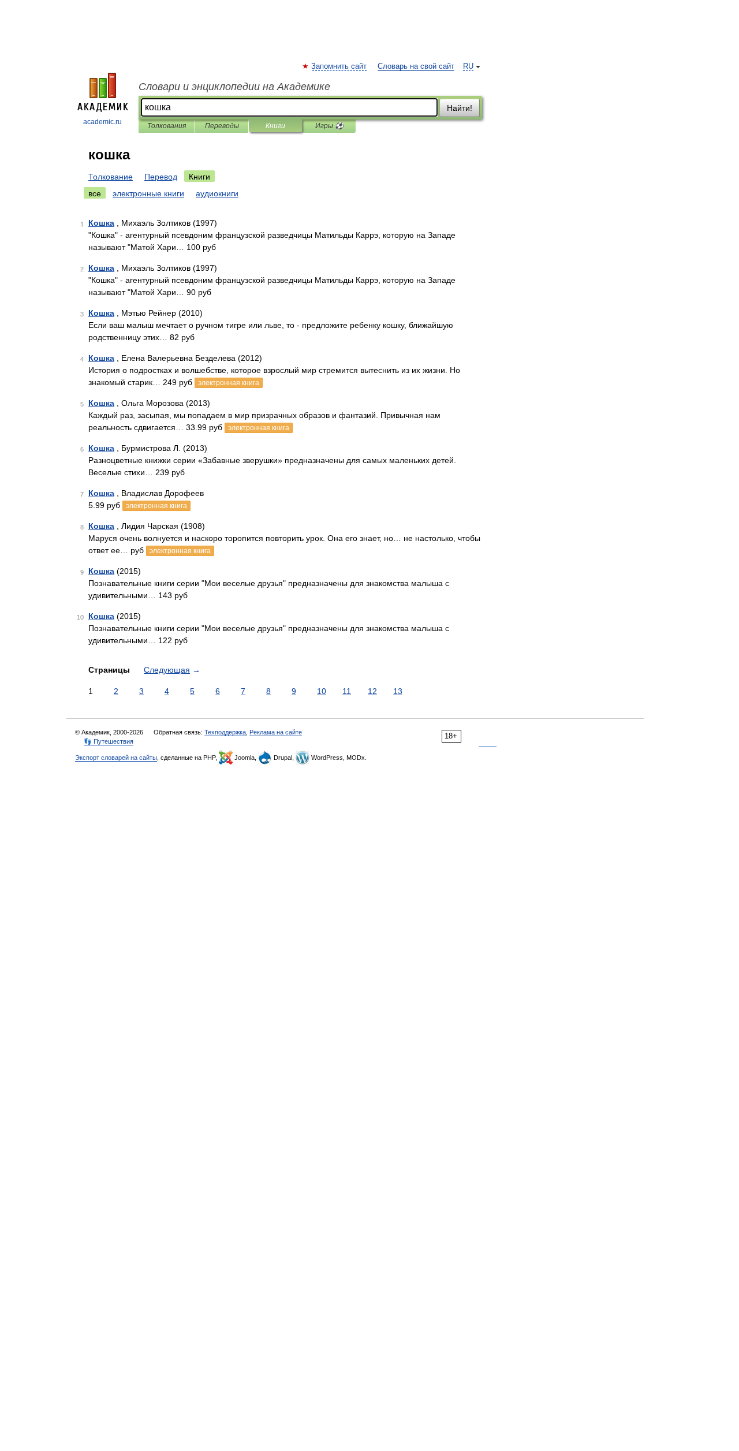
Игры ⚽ (329, 126)
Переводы (222, 126)
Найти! (459, 108)
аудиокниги (217, 193)
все (94, 193)
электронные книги (148, 193)
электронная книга (228, 383)
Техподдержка (225, 732)
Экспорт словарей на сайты (116, 757)
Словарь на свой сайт (416, 66)
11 (346, 691)
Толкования (166, 126)
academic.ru (102, 122)
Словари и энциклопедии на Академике (234, 86)
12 (372, 691)
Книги (275, 126)
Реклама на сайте (275, 732)
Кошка (101, 222)
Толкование (110, 176)
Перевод (160, 176)
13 (397, 691)
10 (321, 691)
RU (468, 66)
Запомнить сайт (339, 66)
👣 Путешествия (108, 741)
